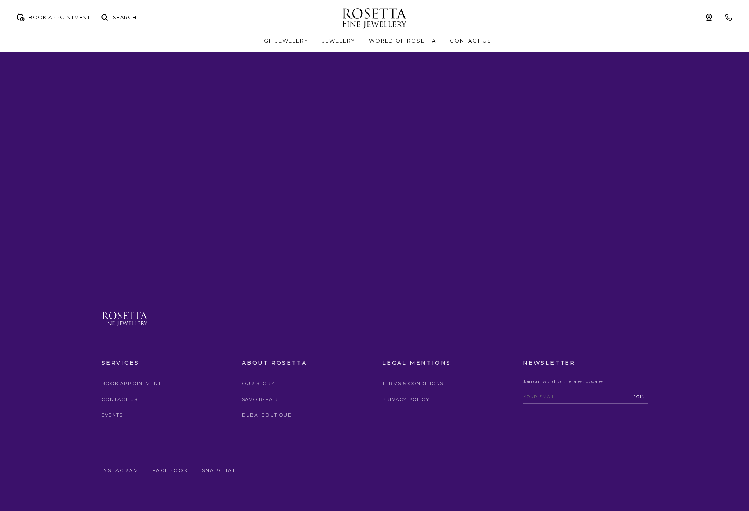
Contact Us (119, 399)
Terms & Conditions (413, 383)
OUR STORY (258, 383)
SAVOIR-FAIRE (262, 399)
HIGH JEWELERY (283, 40)
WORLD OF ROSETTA (402, 40)
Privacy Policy (405, 399)
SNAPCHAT (219, 470)
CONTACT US (471, 40)
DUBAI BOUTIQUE (266, 415)
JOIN (639, 396)
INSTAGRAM (121, 470)
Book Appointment (131, 383)
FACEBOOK (171, 470)
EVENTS (111, 415)
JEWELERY (338, 40)
